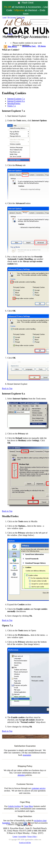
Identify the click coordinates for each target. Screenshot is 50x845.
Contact (15, 836)
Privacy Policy (32, 836)
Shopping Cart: (29, 46)
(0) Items (42, 46)
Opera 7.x (11, 106)
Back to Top (7, 388)
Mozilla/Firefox (13, 103)
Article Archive (14, 806)
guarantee (27, 755)
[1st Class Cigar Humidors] (15, 31)
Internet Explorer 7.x (16, 99)
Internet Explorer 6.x (16, 101)
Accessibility (22, 836)
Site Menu (12, 46)
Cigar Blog (28, 806)
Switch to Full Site (25, 843)
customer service (38, 788)
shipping (21, 775)
